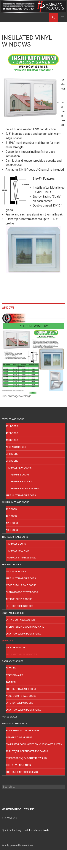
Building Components (14, 723)
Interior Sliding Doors (19, 599)
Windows (7, 640)
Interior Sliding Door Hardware (25, 627)
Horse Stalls (9, 716)
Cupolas (10, 668)
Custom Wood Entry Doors (22, 592)
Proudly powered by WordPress (18, 845)
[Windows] (33, 353)
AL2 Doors (12, 530)
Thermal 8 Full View (21, 481)
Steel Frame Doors (13, 419)
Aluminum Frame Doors (15, 502)
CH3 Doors (12, 454)
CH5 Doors (12, 461)
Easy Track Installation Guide (32, 830)
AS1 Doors (12, 426)
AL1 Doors (12, 523)
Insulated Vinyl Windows (21, 654)
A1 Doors (11, 509)
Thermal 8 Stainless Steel (24, 488)
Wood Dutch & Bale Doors (21, 585)
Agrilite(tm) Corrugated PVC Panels (27, 751)
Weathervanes (14, 675)
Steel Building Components (22, 772)
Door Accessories (12, 613)
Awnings (10, 682)
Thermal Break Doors (18, 467)
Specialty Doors (11, 564)
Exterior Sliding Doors (19, 606)
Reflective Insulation (18, 765)
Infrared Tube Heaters (19, 737)
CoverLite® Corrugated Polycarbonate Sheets (34, 744)
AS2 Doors (12, 433)
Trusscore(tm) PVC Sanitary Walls (26, 758)
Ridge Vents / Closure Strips (22, 730)
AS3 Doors (12, 440)
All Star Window (15, 647)
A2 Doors (11, 516)
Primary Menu (62, 17)
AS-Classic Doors (16, 447)
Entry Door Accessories (20, 620)
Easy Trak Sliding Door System (24, 633)
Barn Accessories (12, 661)
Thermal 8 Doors (19, 474)
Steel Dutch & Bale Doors (21, 495)
